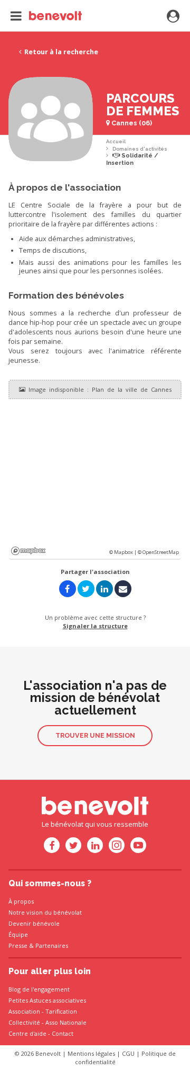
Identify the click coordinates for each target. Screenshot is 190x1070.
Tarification (61, 1011)
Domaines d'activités (139, 149)
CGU (128, 1053)
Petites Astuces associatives (47, 1000)
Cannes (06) (131, 123)
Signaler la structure (95, 626)
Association (24, 1011)
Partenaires (51, 945)
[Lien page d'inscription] (173, 16)
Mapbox (28, 551)
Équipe (18, 934)
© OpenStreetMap (158, 552)
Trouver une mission (95, 735)
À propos (21, 901)
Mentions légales (91, 1053)
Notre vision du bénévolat (45, 912)
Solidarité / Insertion (132, 159)
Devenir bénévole (34, 923)
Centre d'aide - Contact (40, 1033)
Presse (17, 945)
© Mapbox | (123, 552)
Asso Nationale (66, 1022)
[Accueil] (46, 16)
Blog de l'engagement (39, 989)
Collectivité (24, 1022)
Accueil (116, 141)
